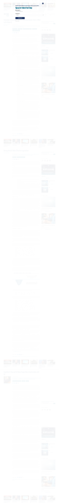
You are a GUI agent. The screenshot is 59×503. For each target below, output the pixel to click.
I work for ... (18, 13)
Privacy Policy (17, 20)
